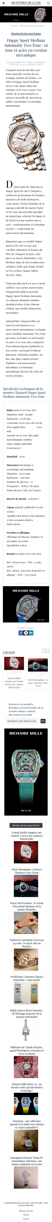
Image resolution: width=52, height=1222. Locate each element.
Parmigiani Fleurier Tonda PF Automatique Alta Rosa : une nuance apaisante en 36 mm (26, 1161)
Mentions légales (26, 1211)
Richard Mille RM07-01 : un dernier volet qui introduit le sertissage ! (27, 1087)
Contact (26, 1218)
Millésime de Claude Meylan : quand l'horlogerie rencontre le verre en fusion (27, 1050)
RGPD (26, 1215)
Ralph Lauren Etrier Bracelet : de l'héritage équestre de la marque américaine (26, 1013)
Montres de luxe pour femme (32, 26)
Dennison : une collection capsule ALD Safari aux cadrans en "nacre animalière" (27, 1124)
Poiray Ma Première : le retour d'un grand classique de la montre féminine (27, 906)
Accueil (14, 26)
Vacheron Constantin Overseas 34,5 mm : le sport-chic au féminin (27, 943)
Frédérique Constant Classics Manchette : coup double (26, 978)
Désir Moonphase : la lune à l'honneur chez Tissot (38, 682)
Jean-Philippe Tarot (18, 62)
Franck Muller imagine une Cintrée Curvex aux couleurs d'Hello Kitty (14, 683)
